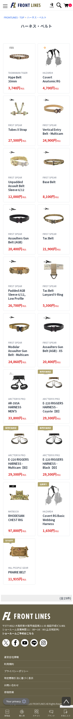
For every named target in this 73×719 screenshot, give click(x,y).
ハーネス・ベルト (36, 17)
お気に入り (65, 715)
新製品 (7, 715)
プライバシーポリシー (16, 671)
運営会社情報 (11, 657)
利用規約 (9, 664)
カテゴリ (36, 715)
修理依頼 (9, 692)
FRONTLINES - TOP (14, 17)
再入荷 (22, 715)
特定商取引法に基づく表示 (18, 678)
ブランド (51, 715)
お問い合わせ (11, 685)
